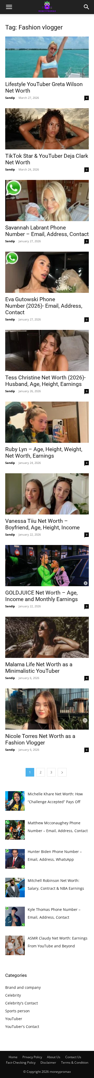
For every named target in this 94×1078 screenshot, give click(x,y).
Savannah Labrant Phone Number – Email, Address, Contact (47, 231)
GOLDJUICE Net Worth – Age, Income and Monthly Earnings (41, 596)
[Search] (86, 7)
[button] (9, 7)
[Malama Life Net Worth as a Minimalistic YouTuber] (47, 637)
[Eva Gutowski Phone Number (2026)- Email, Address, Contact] (47, 272)
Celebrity (13, 995)
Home (13, 1057)
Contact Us (73, 1057)
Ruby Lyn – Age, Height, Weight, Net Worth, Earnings (43, 452)
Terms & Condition (74, 1062)
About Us (53, 1057)
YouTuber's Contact (22, 1026)
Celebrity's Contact (21, 1003)
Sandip (10, 98)
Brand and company (23, 987)
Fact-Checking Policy (21, 1062)
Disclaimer (48, 1062)
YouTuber (13, 1018)
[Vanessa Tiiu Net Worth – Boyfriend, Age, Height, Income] (47, 493)
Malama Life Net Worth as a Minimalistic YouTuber (38, 667)
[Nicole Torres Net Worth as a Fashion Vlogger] (47, 709)
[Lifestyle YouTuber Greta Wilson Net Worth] (47, 57)
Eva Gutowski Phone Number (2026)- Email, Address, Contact (43, 306)
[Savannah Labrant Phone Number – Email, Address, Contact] (47, 200)
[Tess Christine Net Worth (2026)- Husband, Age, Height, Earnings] (47, 350)
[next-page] (62, 772)
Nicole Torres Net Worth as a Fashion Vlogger (40, 739)
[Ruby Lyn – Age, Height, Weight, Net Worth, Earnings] (47, 422)
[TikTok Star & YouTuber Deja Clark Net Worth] (47, 128)
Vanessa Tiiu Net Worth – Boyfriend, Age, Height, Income (42, 524)
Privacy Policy (32, 1057)
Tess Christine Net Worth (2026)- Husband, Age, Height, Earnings (45, 380)
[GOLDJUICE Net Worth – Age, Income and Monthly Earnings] (47, 565)
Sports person (17, 1010)
